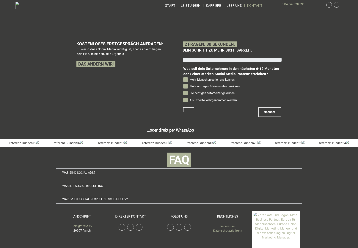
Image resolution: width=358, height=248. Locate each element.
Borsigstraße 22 (82, 226)
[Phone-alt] (329, 5)
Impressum (227, 226)
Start (170, 5)
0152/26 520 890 (293, 4)
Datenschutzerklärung (227, 230)
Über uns (234, 5)
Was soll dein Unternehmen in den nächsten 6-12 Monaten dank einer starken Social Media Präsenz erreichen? (231, 71)
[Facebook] (170, 227)
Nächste (270, 112)
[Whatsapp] (336, 5)
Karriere (213, 5)
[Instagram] (179, 227)
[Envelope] (139, 227)
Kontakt (255, 5)
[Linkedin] (187, 227)
